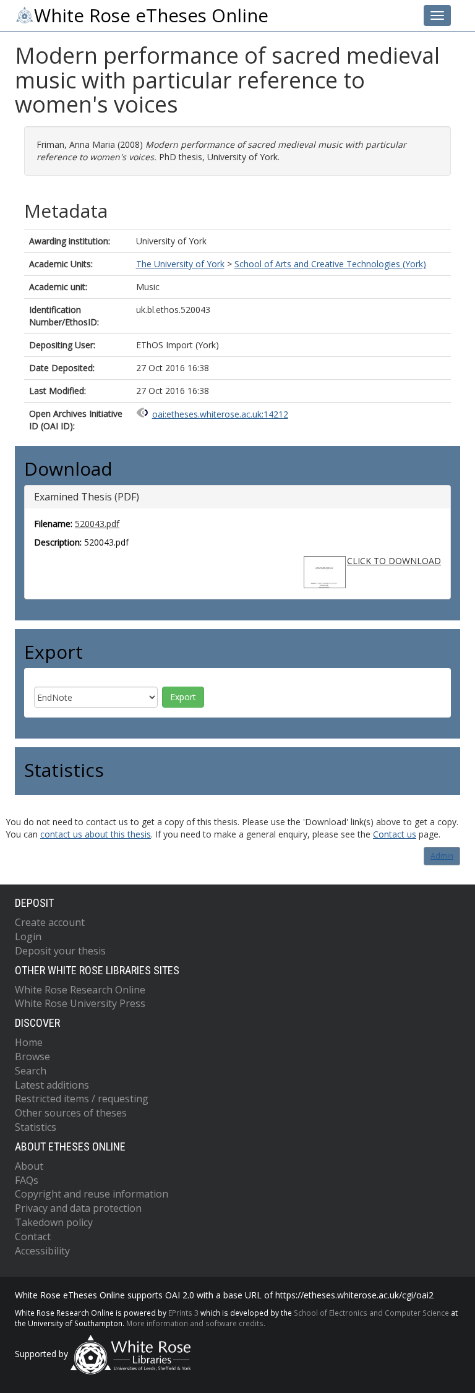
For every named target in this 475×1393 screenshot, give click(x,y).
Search (30, 1071)
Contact (33, 1236)
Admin (441, 856)
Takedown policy (54, 1222)
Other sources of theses (71, 1113)
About (29, 1166)
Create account (50, 922)
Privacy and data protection (78, 1208)
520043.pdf (97, 523)
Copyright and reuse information (91, 1194)
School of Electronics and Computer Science (371, 1313)
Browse (32, 1056)
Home (29, 1042)
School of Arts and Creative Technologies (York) (330, 264)
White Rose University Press (80, 1003)
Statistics (35, 1127)
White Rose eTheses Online (151, 15)
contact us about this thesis (95, 834)
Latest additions (52, 1085)
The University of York (180, 264)
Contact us (394, 834)
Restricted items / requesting (81, 1098)
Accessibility (42, 1251)
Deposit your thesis (60, 951)
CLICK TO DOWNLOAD (394, 561)
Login (28, 936)
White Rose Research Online (80, 990)
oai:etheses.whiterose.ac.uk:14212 (220, 414)
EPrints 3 (183, 1313)
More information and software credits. (195, 1323)
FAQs (26, 1180)
